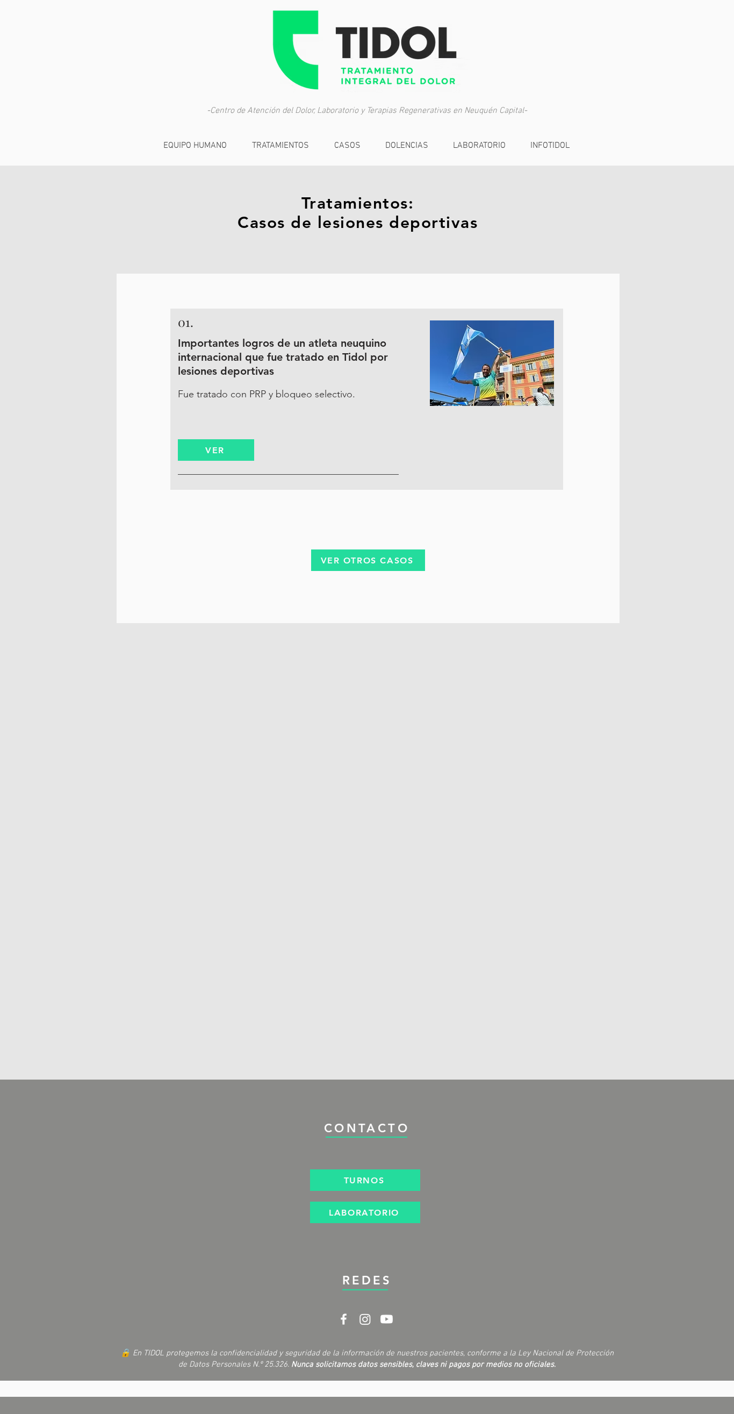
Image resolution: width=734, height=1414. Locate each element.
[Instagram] (365, 1319)
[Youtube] (386, 1319)
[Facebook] (343, 1319)
